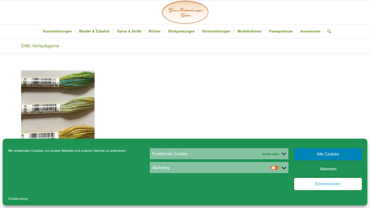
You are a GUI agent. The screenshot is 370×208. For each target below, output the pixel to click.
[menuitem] (57, 31)
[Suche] (327, 31)
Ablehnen (328, 169)
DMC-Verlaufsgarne (40, 46)
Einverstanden (328, 183)
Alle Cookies (328, 154)
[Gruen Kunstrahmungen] (185, 12)
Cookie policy (18, 198)
